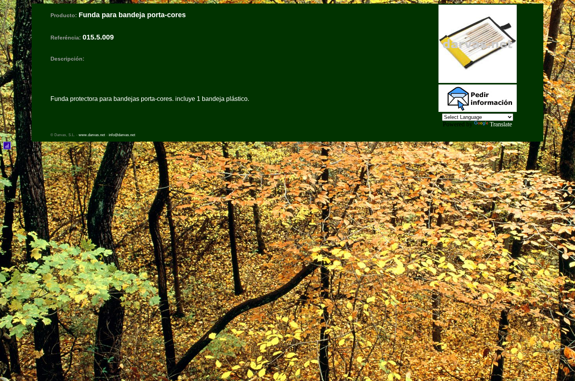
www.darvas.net (92, 135)
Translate (501, 124)
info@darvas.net (122, 135)
